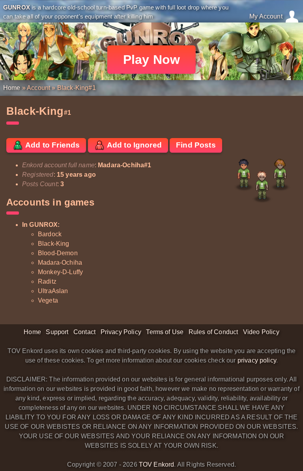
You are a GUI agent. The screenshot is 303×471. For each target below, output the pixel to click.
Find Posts (196, 145)
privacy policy (257, 360)
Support (57, 332)
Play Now (151, 59)
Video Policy (261, 332)
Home (12, 87)
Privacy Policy (121, 332)
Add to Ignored (133, 145)
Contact (84, 332)
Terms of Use (164, 332)
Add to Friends (52, 145)
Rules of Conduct (213, 332)
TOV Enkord (156, 464)
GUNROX (16, 7)
